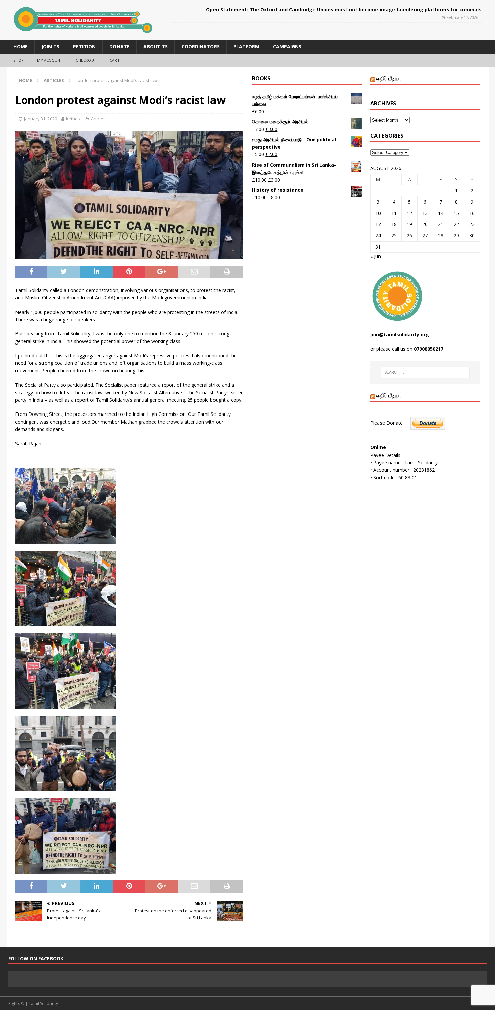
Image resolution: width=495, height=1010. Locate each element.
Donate (119, 46)
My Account (49, 60)
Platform (246, 46)
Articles (98, 119)
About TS (155, 46)
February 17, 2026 (462, 17)
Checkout (86, 60)
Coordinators (201, 46)
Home (20, 46)
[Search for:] (425, 372)
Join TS (50, 46)
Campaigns (287, 46)
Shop (18, 60)
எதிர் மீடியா (388, 78)
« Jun (375, 256)
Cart (115, 60)
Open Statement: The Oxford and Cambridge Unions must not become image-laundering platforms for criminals (344, 9)
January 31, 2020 (40, 119)
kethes (73, 119)
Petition (84, 46)
